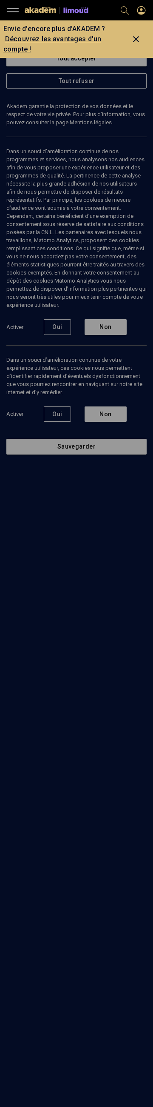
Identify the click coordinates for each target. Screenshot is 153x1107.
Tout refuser (77, 80)
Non (105, 326)
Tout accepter (76, 58)
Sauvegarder (76, 446)
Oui (57, 326)
